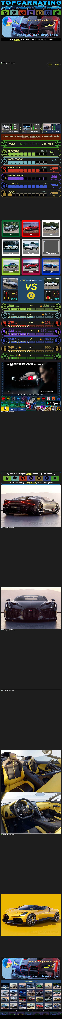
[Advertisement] (31, 51)
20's (50, 64)
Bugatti (17, 40)
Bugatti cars (31, 483)
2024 (57, 64)
